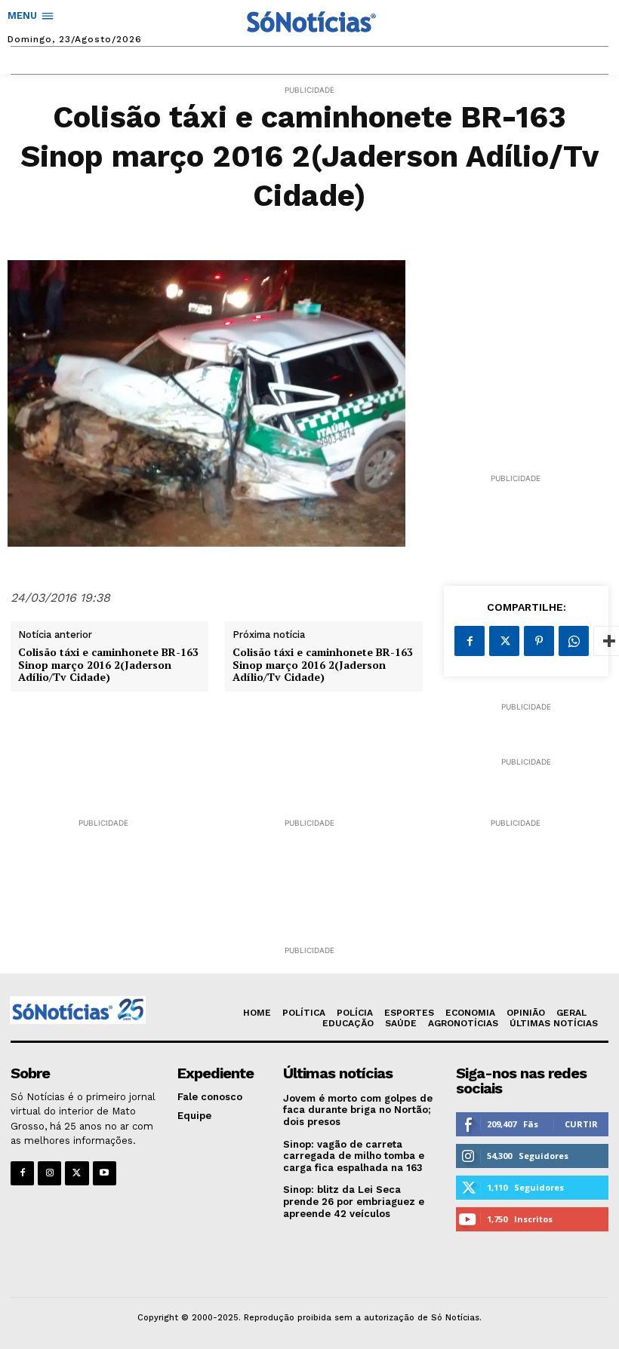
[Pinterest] (539, 641)
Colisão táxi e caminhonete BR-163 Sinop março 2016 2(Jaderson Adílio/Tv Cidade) (108, 665)
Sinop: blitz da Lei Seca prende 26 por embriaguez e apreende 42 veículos (353, 1201)
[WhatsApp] (574, 641)
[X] (504, 641)
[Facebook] (469, 641)
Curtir (581, 1124)
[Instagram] (49, 1173)
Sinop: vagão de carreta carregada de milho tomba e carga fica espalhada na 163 (353, 1156)
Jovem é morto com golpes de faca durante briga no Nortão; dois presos (358, 1110)
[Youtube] (104, 1173)
